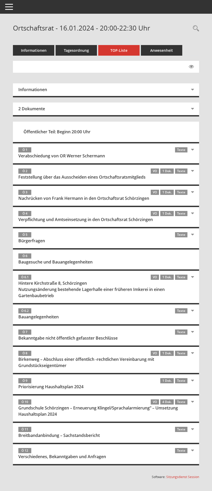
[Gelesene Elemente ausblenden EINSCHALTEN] (191, 66)
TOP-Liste (118, 50)
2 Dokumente (31, 109)
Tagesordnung (76, 50)
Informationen (34, 50)
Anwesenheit (161, 50)
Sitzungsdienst (182, 477)
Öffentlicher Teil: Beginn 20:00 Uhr (57, 132)
